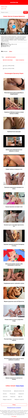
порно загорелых (20, 59)
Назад (14, 404)
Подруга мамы (7, 399)
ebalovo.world (4, 6)
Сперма (21, 393)
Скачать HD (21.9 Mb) (9, 68)
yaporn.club (3, 8)
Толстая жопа (7, 390)
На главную (14, 416)
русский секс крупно (11, 57)
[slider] (7, 33)
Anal (5, 393)
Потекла (12, 393)
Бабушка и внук (19, 399)
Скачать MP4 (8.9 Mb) (9, 65)
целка (5, 396)
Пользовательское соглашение (14, 407)
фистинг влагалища (8, 59)
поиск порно (20, 385)
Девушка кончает (19, 390)
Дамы (10, 51)
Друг (20, 396)
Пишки (12, 396)
